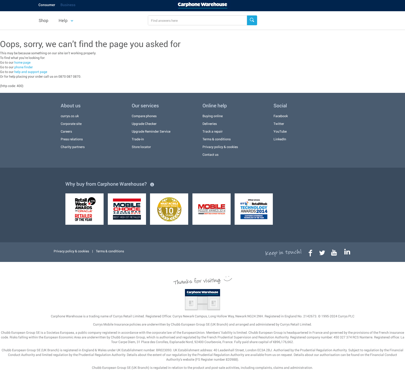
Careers (66, 131)
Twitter (279, 123)
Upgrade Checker (144, 123)
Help (63, 20)
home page (22, 62)
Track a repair (212, 131)
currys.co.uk (70, 116)
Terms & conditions (216, 139)
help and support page (30, 71)
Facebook (281, 116)
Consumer (46, 4)
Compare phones (144, 116)
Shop (43, 20)
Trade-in (138, 139)
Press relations (72, 139)
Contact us (210, 154)
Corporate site (71, 123)
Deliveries (209, 123)
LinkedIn (280, 139)
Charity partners (73, 147)
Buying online (212, 116)
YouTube (280, 131)
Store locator (141, 147)
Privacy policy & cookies (220, 147)
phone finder (23, 67)
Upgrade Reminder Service (151, 131)
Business (67, 4)
